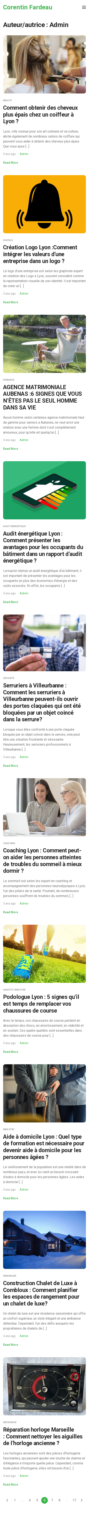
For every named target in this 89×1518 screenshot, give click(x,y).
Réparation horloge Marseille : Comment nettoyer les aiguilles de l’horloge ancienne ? (43, 1436)
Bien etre (8, 1129)
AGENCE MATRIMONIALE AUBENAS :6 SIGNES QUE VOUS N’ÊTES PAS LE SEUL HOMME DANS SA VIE (42, 397)
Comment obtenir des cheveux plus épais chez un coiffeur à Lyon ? (40, 114)
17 (74, 1500)
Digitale (8, 240)
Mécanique (9, 1422)
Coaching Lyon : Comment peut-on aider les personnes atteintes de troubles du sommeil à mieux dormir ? (42, 860)
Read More (10, 162)
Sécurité (8, 678)
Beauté (7, 100)
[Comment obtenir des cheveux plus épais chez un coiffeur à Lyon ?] (44, 64)
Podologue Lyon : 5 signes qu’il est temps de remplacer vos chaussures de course (41, 1004)
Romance (8, 380)
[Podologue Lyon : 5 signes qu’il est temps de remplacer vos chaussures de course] (44, 953)
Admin (24, 154)
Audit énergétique (14, 526)
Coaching (9, 843)
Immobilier (9, 1276)
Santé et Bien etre (14, 989)
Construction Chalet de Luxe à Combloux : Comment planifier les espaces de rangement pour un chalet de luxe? (41, 1293)
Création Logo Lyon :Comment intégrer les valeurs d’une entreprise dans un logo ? (40, 254)
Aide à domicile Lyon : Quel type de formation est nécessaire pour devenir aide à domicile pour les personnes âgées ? (43, 1146)
